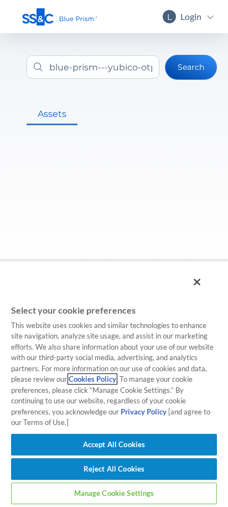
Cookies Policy (92, 379)
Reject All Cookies (114, 468)
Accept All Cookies (114, 444)
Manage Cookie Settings (114, 493)
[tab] (52, 114)
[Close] (197, 282)
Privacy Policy (144, 411)
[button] (59, 16)
